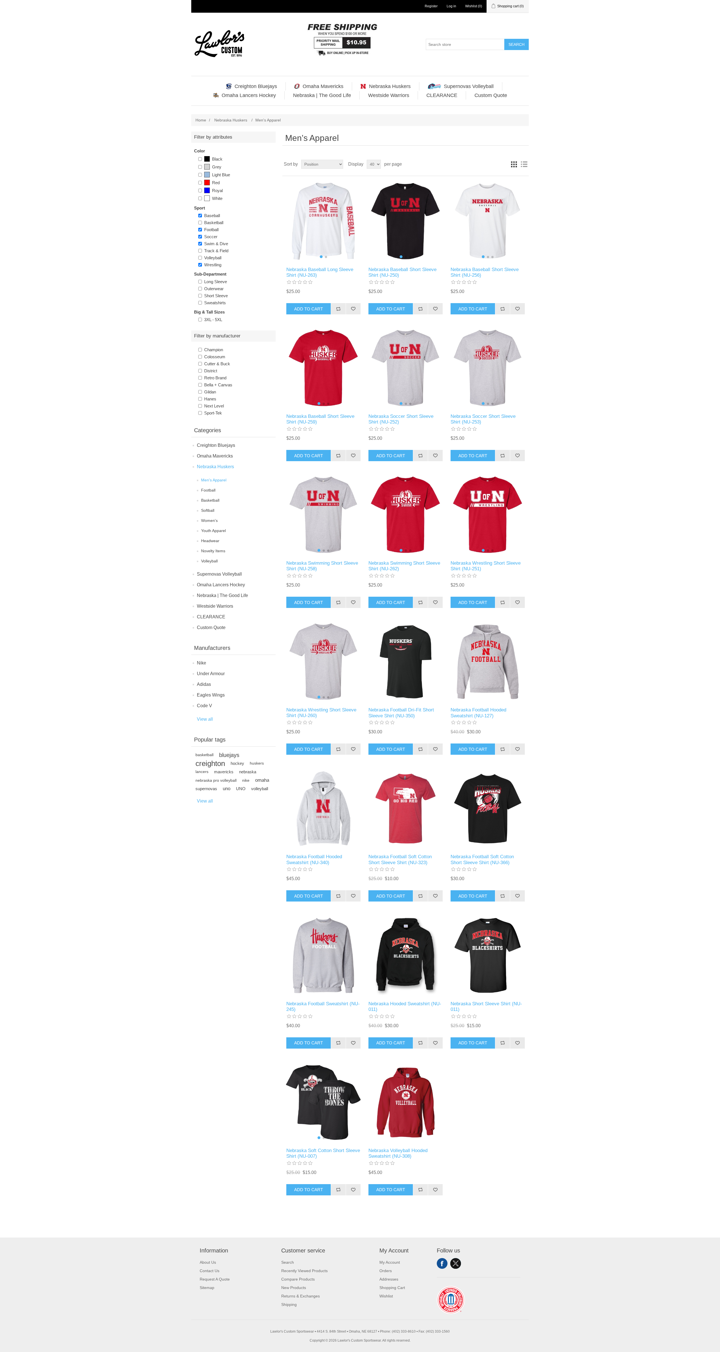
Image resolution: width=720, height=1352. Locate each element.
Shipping (289, 1304)
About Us (208, 1262)
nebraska (247, 771)
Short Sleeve (216, 295)
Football (211, 229)
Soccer (210, 236)
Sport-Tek (213, 413)
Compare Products (298, 1279)
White (217, 198)
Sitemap (207, 1287)
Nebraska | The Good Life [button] (322, 95)
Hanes (210, 398)
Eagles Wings (211, 695)
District (210, 370)
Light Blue (221, 174)
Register (431, 6)
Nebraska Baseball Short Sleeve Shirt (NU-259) (320, 419)
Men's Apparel (213, 480)
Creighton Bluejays (216, 445)
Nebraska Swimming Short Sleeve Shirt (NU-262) (404, 565)
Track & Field (216, 250)
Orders (385, 1270)
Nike (201, 663)
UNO (241, 788)
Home (200, 120)
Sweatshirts (215, 302)
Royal (217, 190)
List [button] (524, 164)
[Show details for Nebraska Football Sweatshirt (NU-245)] (323, 955)
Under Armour (211, 673)
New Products (293, 1287)
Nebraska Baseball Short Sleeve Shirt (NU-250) (402, 272)
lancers (201, 772)
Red (216, 182)
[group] (323, 221)
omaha (262, 780)
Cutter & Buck (217, 363)
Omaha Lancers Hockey (221, 584)
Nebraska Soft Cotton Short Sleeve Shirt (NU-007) (323, 1153)
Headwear (210, 540)
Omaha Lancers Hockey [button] (249, 95)
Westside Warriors (215, 606)
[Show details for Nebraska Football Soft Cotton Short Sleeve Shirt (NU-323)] (405, 808)
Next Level (214, 406)
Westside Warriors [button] (388, 95)
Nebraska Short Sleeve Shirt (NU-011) (486, 1006)
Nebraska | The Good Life (222, 595)
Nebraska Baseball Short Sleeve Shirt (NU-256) (485, 272)
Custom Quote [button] (490, 95)
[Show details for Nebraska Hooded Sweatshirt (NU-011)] (405, 955)
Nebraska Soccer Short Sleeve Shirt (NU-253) (483, 419)
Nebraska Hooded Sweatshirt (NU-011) (404, 1006)
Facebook (442, 1263)
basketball (204, 755)
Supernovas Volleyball (219, 574)
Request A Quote (215, 1279)
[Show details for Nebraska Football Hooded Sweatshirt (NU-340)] (323, 808)
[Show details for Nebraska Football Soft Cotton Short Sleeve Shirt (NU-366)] (487, 808)
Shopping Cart (392, 1287)
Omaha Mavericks (215, 456)
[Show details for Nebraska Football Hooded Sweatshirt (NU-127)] (487, 662)
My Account (389, 1262)
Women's (209, 520)
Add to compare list (338, 308)
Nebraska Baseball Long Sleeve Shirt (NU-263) (319, 272)
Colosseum (214, 356)
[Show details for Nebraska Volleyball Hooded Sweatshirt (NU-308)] (405, 1102)
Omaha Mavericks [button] (323, 86)
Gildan (210, 391)
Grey (216, 167)
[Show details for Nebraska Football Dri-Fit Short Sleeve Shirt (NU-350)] (405, 662)
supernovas (206, 788)
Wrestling (212, 264)
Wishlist (386, 1296)
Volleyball (212, 257)
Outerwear (214, 288)
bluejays (229, 755)
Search (516, 44)
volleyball (259, 788)
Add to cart (308, 309)
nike (245, 780)
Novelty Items (213, 551)
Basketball (213, 222)
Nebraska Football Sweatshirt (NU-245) (323, 1006)
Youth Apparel (213, 530)
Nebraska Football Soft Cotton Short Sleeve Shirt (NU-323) (400, 859)
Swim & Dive (216, 243)
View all (205, 719)
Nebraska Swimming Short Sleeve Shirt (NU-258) (322, 565)
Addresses (388, 1279)
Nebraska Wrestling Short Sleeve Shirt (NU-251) (486, 565)
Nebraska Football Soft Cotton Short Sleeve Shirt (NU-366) (482, 859)
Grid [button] (513, 164)
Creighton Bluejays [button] (256, 86)
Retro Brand (215, 377)
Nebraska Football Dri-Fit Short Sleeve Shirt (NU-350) (401, 712)
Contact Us (209, 1270)
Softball (207, 510)
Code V (204, 705)
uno (226, 788)
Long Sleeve (215, 281)
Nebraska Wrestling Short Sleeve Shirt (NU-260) (321, 712)
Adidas (204, 684)
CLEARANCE (211, 616)
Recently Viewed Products (304, 1270)
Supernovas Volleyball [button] (469, 86)
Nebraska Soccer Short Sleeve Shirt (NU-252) (400, 419)
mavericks (223, 771)
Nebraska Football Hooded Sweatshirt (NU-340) (314, 859)
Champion (213, 349)
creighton (210, 763)
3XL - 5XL (213, 319)
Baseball (212, 215)
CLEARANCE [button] (441, 95)
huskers (257, 763)
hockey (237, 763)
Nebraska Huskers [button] (390, 86)
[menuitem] (252, 86)
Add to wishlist (353, 308)
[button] (321, 256)
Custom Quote (211, 627)
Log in (451, 6)
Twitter (455, 1263)
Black (217, 159)
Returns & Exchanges (300, 1296)
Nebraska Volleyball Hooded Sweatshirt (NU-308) (398, 1153)
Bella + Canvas (218, 384)
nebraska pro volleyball (216, 780)
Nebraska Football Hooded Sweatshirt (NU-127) (478, 712)
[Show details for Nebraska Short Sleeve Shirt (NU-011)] (487, 955)
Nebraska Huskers (215, 466)
